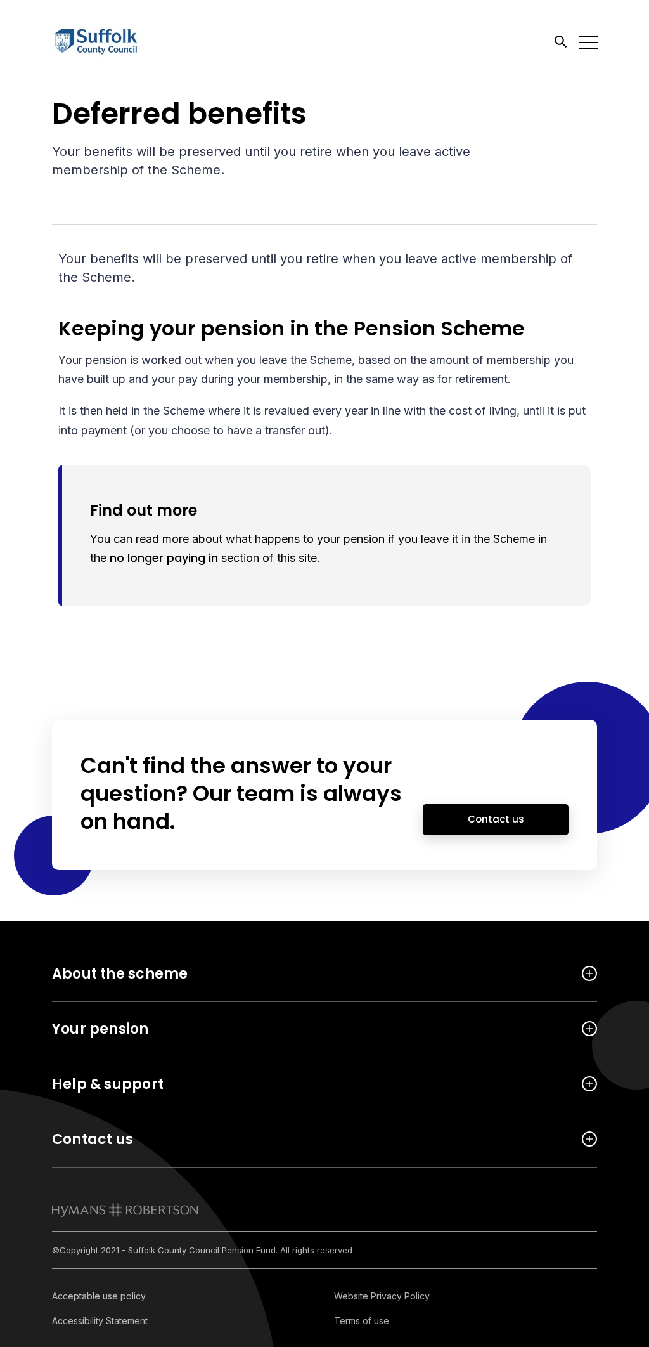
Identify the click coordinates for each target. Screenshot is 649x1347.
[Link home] (109, 41)
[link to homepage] (125, 1210)
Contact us (496, 819)
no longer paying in (164, 558)
